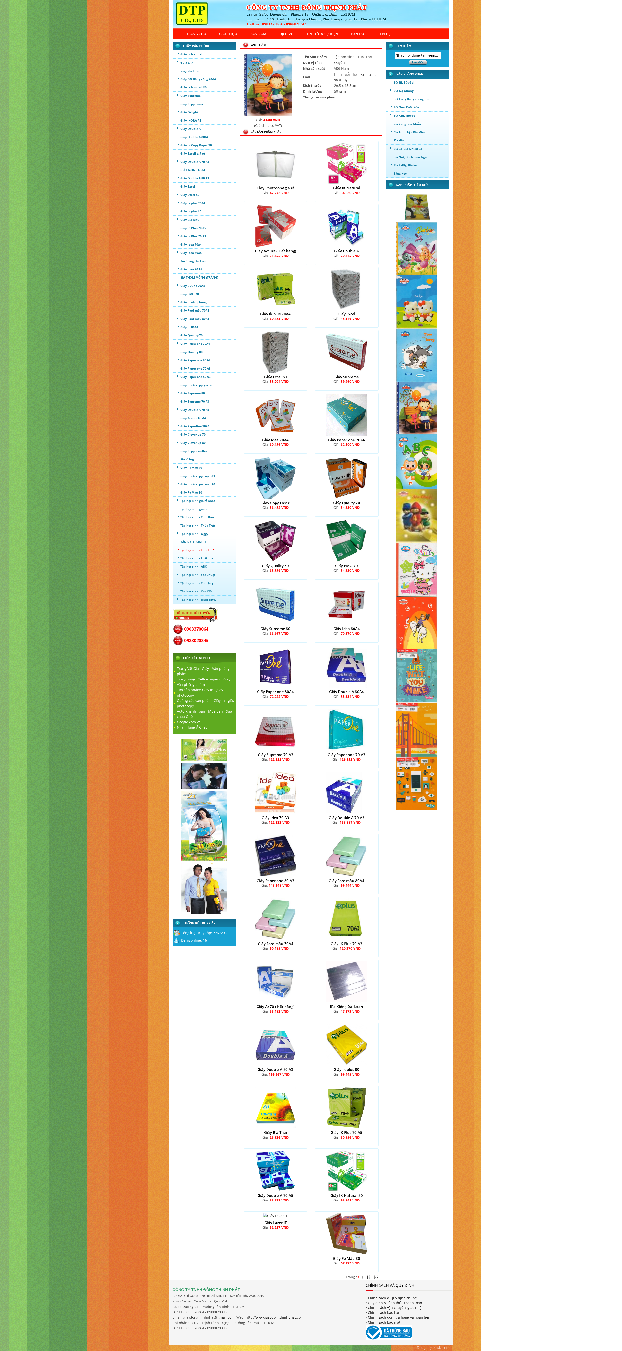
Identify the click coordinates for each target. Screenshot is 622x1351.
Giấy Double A (190, 129)
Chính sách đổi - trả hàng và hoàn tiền (399, 1317)
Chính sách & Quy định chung (392, 1298)
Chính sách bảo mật (384, 1322)
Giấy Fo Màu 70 (191, 468)
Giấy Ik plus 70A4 (192, 203)
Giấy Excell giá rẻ (192, 153)
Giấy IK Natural (191, 54)
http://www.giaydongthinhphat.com (275, 1317)
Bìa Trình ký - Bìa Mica (409, 132)
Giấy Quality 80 (191, 352)
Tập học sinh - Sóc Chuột (197, 575)
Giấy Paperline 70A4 (194, 426)
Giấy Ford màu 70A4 (194, 311)
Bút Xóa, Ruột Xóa (406, 107)
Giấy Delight (189, 112)
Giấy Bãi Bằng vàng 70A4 (198, 79)
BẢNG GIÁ (258, 33)
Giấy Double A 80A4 (194, 137)
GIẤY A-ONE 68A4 (192, 170)
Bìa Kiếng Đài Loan (193, 261)
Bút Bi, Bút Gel (403, 82)
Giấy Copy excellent (194, 451)
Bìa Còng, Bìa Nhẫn (407, 124)
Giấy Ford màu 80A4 (194, 319)
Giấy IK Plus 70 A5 (193, 228)
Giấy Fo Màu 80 (191, 492)
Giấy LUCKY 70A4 (192, 286)
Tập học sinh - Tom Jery (197, 583)
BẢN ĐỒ (357, 33)
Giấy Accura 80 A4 (193, 418)
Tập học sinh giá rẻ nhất (197, 501)
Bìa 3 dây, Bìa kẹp (406, 165)
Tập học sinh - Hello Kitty (198, 600)
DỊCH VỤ (286, 33)
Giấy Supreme (190, 96)
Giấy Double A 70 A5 (194, 410)
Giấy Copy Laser (191, 104)
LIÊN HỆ (383, 33)
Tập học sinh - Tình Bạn (197, 517)
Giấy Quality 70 (191, 335)
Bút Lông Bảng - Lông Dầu (411, 99)
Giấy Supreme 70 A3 (194, 401)
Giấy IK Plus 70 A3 (193, 236)
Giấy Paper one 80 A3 (195, 377)
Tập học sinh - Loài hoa (196, 558)
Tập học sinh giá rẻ (193, 509)
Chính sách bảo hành (385, 1312)
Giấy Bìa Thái (189, 71)
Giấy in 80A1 (189, 327)
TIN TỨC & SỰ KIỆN (322, 33)
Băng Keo (400, 173)
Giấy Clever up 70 (193, 435)
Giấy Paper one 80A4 (195, 360)
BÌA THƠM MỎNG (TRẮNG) (199, 277)
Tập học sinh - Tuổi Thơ (197, 550)
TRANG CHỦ (196, 33)
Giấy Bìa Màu (189, 220)
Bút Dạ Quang (403, 91)
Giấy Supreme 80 (192, 393)
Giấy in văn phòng (193, 302)
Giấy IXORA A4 (190, 120)
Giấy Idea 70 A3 (191, 269)
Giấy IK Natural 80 (193, 87)
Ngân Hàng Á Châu (192, 727)
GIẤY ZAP (186, 63)
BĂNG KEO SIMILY (193, 542)
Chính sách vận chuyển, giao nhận (396, 1307)
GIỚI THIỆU (228, 33)
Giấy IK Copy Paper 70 (196, 145)
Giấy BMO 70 (189, 294)
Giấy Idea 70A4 (191, 244)
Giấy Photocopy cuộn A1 (197, 476)
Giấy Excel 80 (189, 195)
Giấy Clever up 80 (193, 443)
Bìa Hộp (399, 140)
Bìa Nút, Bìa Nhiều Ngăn (411, 157)
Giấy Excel (187, 187)
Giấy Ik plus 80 (190, 211)
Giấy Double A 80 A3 (194, 178)
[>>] (376, 1277)
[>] (368, 1277)
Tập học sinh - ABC (193, 567)
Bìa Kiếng (187, 459)
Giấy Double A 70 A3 (194, 162)
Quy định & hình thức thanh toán (395, 1302)
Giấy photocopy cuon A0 (197, 484)
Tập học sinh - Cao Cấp (196, 591)
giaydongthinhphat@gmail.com (208, 1317)
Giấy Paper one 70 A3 (195, 368)
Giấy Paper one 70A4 (195, 344)
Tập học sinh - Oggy (194, 534)
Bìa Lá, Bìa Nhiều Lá (407, 149)
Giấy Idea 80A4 (191, 253)
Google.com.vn (189, 722)
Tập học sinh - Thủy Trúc (197, 525)
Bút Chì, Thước (404, 116)
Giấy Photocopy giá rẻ (196, 385)
